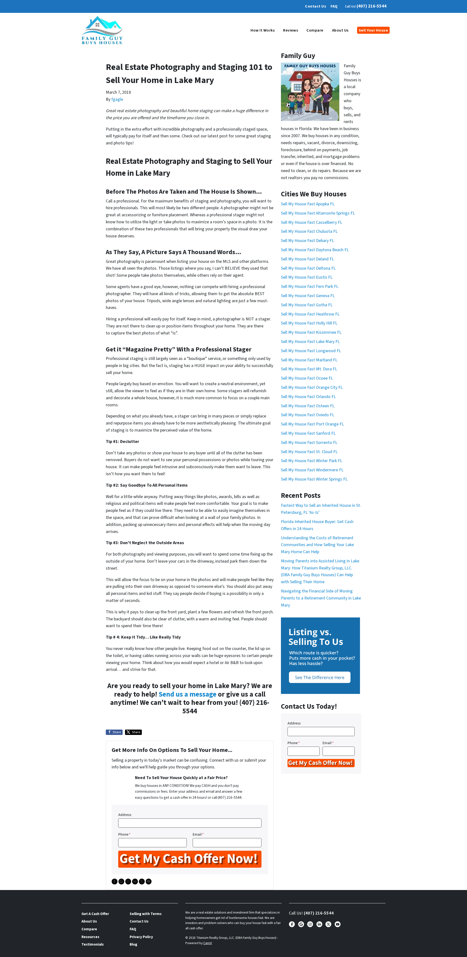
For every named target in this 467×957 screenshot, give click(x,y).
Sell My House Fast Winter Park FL (311, 461)
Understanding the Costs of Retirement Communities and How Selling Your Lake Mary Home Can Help (317, 545)
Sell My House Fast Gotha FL (306, 305)
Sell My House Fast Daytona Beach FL (315, 250)
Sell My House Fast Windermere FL (312, 470)
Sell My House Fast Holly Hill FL (309, 323)
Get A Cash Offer (95, 913)
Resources (90, 937)
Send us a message (187, 694)
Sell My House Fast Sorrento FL (309, 443)
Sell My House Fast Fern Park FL (309, 286)
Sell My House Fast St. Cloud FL (309, 452)
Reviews (290, 30)
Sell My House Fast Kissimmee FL (311, 332)
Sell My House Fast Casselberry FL (311, 222)
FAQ (334, 6)
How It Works (263, 30)
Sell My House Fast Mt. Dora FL (309, 369)
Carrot (207, 943)
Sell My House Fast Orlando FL (308, 397)
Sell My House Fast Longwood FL (311, 351)
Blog (133, 944)
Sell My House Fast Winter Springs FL (314, 479)
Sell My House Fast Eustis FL (306, 277)
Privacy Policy (141, 937)
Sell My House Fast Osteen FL (307, 406)
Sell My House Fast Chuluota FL (309, 231)
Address (124, 814)
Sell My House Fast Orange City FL (312, 387)
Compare (314, 30)
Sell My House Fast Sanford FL (308, 433)
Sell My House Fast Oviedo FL (307, 415)
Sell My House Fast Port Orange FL (312, 424)
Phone (124, 834)
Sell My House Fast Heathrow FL (310, 314)
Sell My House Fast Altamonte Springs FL (318, 213)
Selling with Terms (146, 913)
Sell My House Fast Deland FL (307, 259)
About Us (340, 30)
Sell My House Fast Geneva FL (308, 296)
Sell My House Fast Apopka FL (307, 204)
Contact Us (315, 6)
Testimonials (92, 944)
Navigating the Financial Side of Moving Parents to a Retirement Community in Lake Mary (321, 598)
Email (198, 834)
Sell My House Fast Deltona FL (308, 268)
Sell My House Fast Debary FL (307, 241)
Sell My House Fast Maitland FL (309, 360)
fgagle (117, 99)
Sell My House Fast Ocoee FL (307, 378)
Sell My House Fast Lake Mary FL (310, 342)
